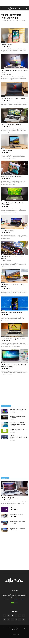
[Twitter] (8, 616)
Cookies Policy (22, 628)
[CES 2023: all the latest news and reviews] (14, 248)
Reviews (3, 42)
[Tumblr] (4, 619)
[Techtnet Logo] (14, 582)
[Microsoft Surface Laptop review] (4, 523)
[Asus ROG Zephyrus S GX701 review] (14, 89)
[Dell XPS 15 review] (14, 222)
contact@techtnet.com (15, 600)
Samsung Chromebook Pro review (12, 177)
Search (6, 12)
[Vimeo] (12, 616)
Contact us (14, 629)
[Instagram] (23, 616)
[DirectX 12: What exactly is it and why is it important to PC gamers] (4, 431)
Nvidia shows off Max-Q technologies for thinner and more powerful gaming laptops (18, 437)
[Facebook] (4, 616)
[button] (27, 8)
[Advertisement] (14, 459)
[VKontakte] (19, 616)
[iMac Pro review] (14, 141)
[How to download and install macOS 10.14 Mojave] (4, 417)
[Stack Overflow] (19, 619)
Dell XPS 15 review (7, 231)
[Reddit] (8, 619)
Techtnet (3, 74)
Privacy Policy (15, 628)
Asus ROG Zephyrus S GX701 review (13, 98)
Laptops (3, 495)
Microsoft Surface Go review (16, 514)
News (3, 68)
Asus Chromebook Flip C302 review (13, 339)
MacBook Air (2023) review (10, 498)
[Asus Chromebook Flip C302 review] (14, 330)
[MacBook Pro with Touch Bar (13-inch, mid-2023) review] (14, 356)
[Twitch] (16, 619)
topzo (23, 600)
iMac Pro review (6, 151)
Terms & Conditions (7, 628)
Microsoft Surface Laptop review (17, 521)
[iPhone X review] (14, 35)
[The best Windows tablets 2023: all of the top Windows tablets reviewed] (4, 424)
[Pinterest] (16, 616)
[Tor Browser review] (4, 509)
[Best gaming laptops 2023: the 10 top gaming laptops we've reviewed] (4, 411)
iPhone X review (6, 44)
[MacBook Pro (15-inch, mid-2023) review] (14, 276)
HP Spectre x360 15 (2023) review (17, 528)
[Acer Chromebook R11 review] (14, 115)
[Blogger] (23, 619)
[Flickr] (12, 619)
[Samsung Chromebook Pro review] (14, 168)
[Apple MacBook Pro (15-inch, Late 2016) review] (14, 194)
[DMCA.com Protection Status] (14, 603)
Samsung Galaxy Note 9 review (11, 313)
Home (2, 12)
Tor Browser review (14, 507)
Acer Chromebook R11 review (11, 124)
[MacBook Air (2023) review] (14, 488)
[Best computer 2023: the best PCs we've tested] (14, 61)
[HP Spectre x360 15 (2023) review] (4, 530)
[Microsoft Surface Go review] (4, 516)
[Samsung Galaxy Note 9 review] (14, 303)
